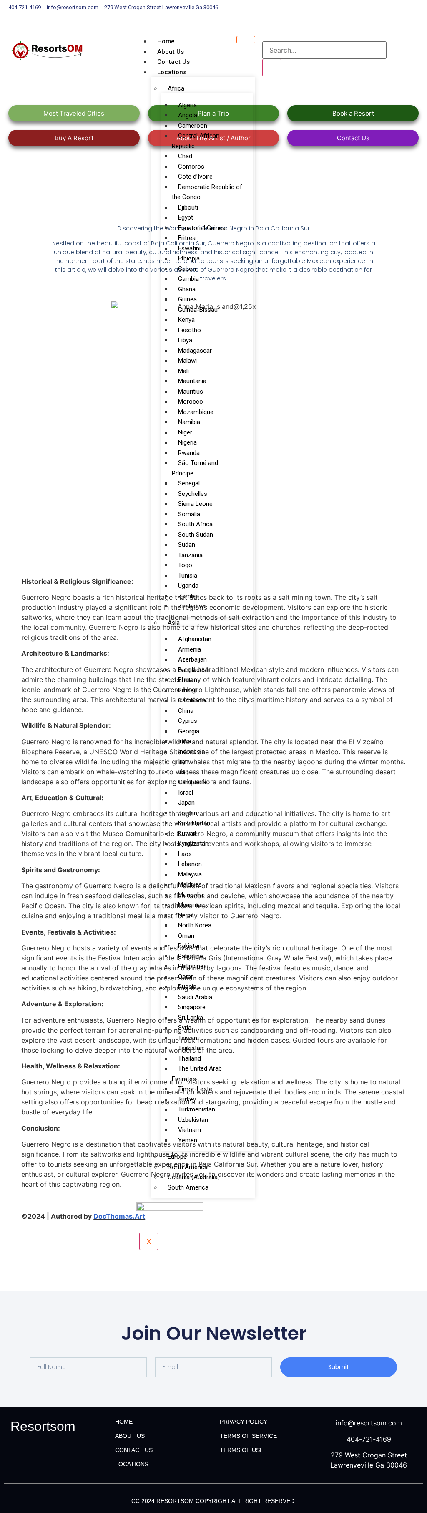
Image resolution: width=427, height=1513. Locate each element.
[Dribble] (417, 7)
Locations (171, 72)
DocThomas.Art (119, 1216)
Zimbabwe (192, 606)
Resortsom (42, 1426)
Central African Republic (195, 141)
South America (188, 1187)
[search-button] (271, 67)
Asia (174, 622)
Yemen (187, 1140)
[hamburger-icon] (245, 39)
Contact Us (173, 62)
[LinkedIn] (411, 7)
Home (166, 41)
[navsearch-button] (267, 33)
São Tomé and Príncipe (195, 468)
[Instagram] (423, 7)
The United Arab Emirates (197, 1074)
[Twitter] (405, 7)
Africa (176, 88)
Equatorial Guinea (202, 228)
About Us (170, 52)
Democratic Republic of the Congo (207, 192)
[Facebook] (400, 7)
